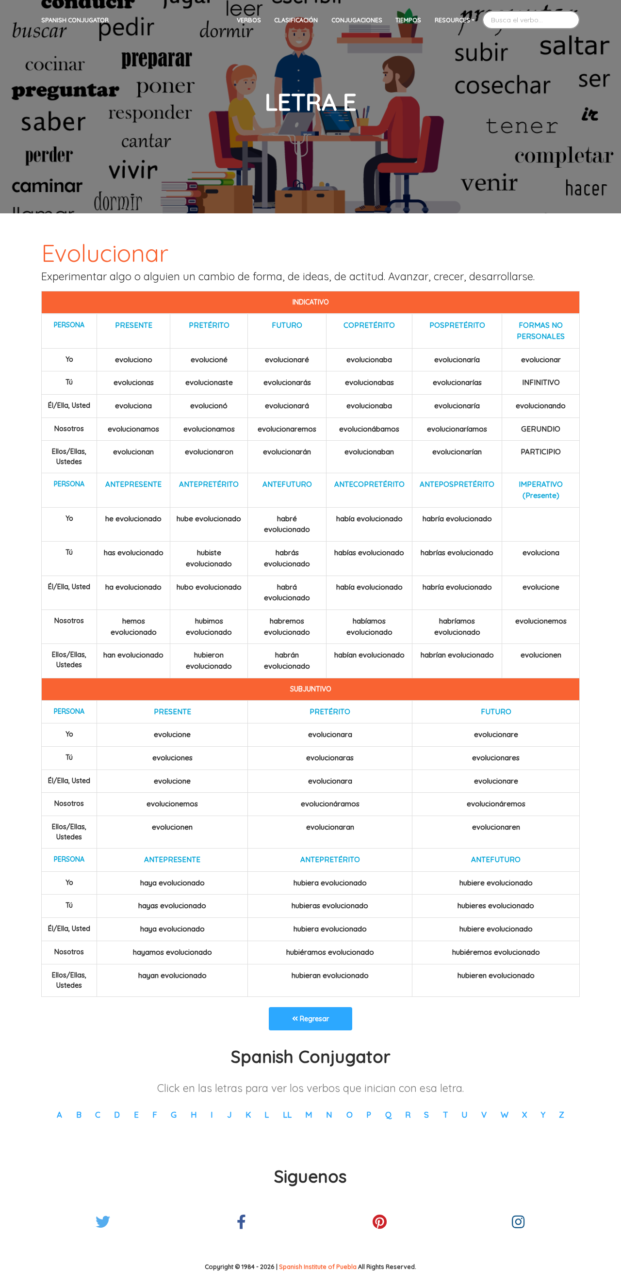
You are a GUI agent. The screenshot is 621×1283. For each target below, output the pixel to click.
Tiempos (408, 20)
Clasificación (296, 20)
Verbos (249, 20)
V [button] (484, 1114)
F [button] (154, 1114)
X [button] (524, 1114)
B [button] (79, 1114)
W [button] (504, 1114)
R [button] (407, 1114)
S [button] (426, 1114)
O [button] (349, 1114)
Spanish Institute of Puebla (318, 1266)
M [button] (308, 1114)
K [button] (248, 1114)
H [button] (194, 1114)
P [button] (368, 1114)
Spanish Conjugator (75, 20)
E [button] (136, 1114)
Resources (452, 20)
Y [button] (543, 1114)
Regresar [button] (313, 1018)
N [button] (329, 1114)
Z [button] (561, 1114)
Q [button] (388, 1114)
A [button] (59, 1114)
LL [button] (287, 1114)
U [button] (464, 1114)
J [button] (229, 1114)
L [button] (266, 1114)
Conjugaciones (356, 20)
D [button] (117, 1114)
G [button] (174, 1114)
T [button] (445, 1114)
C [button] (97, 1114)
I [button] (212, 1114)
